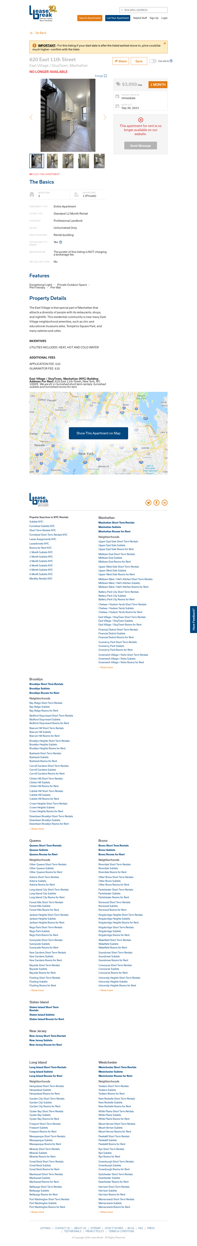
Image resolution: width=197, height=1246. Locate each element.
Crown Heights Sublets (42, 807)
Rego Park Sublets (39, 931)
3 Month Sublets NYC (41, 561)
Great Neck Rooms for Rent (44, 1169)
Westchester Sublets (110, 1071)
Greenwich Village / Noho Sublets (116, 658)
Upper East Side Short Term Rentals (118, 541)
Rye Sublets (105, 1152)
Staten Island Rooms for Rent (46, 1019)
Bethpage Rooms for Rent (43, 1194)
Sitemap (95, 1228)
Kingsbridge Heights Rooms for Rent (118, 922)
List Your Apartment (118, 17)
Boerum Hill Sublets (40, 731)
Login (164, 17)
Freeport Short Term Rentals (45, 1123)
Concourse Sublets (108, 968)
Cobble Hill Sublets (39, 794)
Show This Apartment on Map (98, 433)
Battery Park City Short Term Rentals (118, 591)
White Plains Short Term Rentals (116, 1111)
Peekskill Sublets (107, 1140)
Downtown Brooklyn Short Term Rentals (51, 816)
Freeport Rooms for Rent (42, 1131)
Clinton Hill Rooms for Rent (43, 786)
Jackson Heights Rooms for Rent (46, 922)
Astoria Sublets (37, 880)
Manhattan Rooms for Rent (114, 531)
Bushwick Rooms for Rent (43, 761)
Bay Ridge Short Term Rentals (45, 702)
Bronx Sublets (106, 849)
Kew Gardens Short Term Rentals (47, 952)
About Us (80, 1228)
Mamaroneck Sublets (110, 1203)
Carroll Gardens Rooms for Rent (46, 773)
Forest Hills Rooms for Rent (44, 909)
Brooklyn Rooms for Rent (44, 692)
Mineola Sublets (38, 1152)
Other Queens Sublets (41, 868)
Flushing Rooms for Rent (42, 985)
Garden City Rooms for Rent (44, 1106)
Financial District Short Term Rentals (118, 629)
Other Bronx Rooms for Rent (113, 884)
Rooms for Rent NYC (40, 547)
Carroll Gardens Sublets (42, 769)
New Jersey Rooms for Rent (45, 1044)
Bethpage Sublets (39, 1190)
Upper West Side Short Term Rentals (118, 566)
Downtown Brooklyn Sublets (44, 820)
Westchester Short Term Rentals (117, 1067)
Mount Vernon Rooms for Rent (114, 1131)
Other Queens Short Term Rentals (47, 864)
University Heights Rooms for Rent (117, 985)
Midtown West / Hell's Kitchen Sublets (119, 583)
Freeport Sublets (38, 1127)
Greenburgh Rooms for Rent (113, 1169)
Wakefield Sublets (108, 943)
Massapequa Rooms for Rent (45, 1144)
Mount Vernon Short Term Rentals (116, 1123)
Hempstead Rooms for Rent (44, 1093)
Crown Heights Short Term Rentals (48, 803)
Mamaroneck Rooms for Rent (114, 1206)
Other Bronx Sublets (109, 880)
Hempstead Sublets (40, 1089)
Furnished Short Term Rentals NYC (48, 534)
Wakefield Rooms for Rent (112, 947)
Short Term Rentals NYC (42, 530)
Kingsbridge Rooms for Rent (113, 935)
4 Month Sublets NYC (41, 565)
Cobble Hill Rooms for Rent (44, 798)
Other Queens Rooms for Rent (45, 872)
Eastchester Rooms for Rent (113, 1181)
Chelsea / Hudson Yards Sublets (116, 608)
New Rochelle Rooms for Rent (114, 1106)
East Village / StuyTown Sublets (115, 620)
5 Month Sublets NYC (41, 569)
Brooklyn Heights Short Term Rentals (49, 740)
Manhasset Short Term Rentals (46, 1174)
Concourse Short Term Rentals (115, 965)
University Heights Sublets (113, 981)
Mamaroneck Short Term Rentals (116, 1199)
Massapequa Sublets (41, 1140)
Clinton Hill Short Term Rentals (46, 778)
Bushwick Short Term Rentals (45, 753)
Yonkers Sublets (107, 1089)
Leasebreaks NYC (39, 543)
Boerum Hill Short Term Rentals (46, 728)
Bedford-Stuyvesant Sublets (44, 719)
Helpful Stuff (140, 17)
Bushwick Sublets (38, 757)
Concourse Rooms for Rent (113, 972)
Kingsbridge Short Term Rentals (116, 927)
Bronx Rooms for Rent (111, 854)
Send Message (140, 146)
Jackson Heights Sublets (42, 918)
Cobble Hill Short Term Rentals (46, 791)
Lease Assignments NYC (42, 539)
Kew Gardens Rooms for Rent (45, 960)
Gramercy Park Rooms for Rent (115, 649)
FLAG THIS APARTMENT (46, 174)
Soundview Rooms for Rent (113, 960)
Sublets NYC (36, 521)
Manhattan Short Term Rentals (116, 522)
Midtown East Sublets (110, 557)
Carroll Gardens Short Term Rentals (49, 765)
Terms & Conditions (121, 1231)
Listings (45, 1228)
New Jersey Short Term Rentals (47, 1035)
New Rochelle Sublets (110, 1102)
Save (139, 61)
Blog (131, 1228)
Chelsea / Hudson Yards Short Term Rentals (122, 604)
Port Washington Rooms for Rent (47, 1206)
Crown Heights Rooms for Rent (46, 811)
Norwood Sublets (108, 905)
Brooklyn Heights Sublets (43, 744)
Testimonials (72, 1231)
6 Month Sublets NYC (41, 574)
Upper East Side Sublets (111, 545)
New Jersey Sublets (41, 1040)
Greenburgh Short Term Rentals (116, 1161)
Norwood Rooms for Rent (112, 909)
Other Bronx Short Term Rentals (115, 877)
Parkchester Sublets (109, 893)
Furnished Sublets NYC (42, 526)
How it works (114, 1228)
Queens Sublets (38, 849)
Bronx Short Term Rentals (113, 845)
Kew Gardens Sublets (41, 956)
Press (151, 1228)
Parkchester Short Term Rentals (115, 889)
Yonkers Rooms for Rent (111, 1093)
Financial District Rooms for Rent (116, 637)
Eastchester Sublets (109, 1177)
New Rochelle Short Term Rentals (116, 1098)
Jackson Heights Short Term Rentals (48, 914)
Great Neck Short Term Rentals (46, 1161)
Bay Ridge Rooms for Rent (43, 710)
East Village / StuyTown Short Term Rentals (122, 617)
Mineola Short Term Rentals (44, 1149)
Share (122, 61)
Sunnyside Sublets (39, 943)
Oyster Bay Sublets (40, 1114)
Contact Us (62, 1228)
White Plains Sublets (109, 1114)
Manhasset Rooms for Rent (44, 1181)
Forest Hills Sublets (39, 905)
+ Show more (105, 667)
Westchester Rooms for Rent (115, 1075)
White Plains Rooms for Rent (113, 1118)
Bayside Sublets (38, 968)
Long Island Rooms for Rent (45, 1075)
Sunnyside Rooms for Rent (43, 947)
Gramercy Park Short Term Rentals (117, 642)
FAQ (140, 1228)
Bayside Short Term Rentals (44, 965)
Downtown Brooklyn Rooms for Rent (49, 823)
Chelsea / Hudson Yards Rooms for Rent (120, 612)
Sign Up (154, 17)
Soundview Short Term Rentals (115, 952)
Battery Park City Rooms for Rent (116, 599)
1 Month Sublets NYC (41, 552)
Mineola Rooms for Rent (42, 1156)
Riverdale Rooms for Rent (112, 872)
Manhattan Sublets (109, 527)
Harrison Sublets (107, 1190)
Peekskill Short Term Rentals (113, 1136)
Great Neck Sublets (40, 1165)
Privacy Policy (95, 1231)
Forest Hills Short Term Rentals (46, 902)
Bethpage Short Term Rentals (45, 1186)
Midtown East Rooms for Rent (114, 561)
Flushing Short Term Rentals (44, 977)
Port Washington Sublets (43, 1203)
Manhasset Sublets (39, 1177)
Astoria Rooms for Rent (42, 884)
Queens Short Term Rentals (45, 845)
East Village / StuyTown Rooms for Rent (119, 624)
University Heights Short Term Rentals (119, 977)
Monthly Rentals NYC (41, 578)
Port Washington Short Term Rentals (49, 1199)
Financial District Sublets (111, 633)
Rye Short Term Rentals (111, 1149)
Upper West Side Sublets (112, 570)
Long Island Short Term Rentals (47, 1067)
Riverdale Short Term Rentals (114, 864)
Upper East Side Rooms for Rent (116, 549)
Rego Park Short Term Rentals (45, 927)
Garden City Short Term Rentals (46, 1098)
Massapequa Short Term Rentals (47, 1136)
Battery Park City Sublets (112, 595)
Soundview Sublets (109, 956)
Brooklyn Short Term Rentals (46, 684)
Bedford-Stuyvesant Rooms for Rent (49, 723)
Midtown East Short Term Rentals (116, 554)
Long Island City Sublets (42, 893)
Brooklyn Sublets (39, 688)
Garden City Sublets (40, 1102)
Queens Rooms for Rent (43, 854)
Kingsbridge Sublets (109, 931)
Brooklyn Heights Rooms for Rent (47, 748)
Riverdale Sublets (108, 868)
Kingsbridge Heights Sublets (114, 918)
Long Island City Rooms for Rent (46, 897)
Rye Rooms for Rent (109, 1156)
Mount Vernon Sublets (110, 1127)
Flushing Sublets (38, 981)
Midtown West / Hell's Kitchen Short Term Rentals (125, 579)
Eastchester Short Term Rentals (115, 1174)
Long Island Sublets (41, 1071)
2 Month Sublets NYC (41, 556)
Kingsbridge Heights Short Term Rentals (120, 914)
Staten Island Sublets (42, 1014)
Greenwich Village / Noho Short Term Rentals (123, 654)
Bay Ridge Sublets (39, 706)
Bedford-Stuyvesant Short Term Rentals (51, 715)
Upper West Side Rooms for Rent (116, 574)
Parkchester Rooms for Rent (113, 897)
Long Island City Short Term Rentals (49, 889)
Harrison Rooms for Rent (111, 1194)
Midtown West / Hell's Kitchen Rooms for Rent (123, 586)
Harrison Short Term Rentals (113, 1186)
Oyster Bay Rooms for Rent (44, 1118)
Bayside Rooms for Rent (42, 972)
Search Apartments (90, 17)
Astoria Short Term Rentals (44, 877)
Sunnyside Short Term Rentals (46, 940)
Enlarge (99, 75)
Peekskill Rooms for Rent (111, 1144)
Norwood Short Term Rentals (114, 902)
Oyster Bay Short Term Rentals (46, 1111)
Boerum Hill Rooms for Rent (44, 735)
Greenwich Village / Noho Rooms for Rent (121, 662)
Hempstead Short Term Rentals (46, 1086)
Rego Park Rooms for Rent (43, 935)
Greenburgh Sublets (109, 1165)
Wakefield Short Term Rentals (114, 940)
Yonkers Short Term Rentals (113, 1086)
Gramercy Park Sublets (111, 645)
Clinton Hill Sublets (39, 782)
